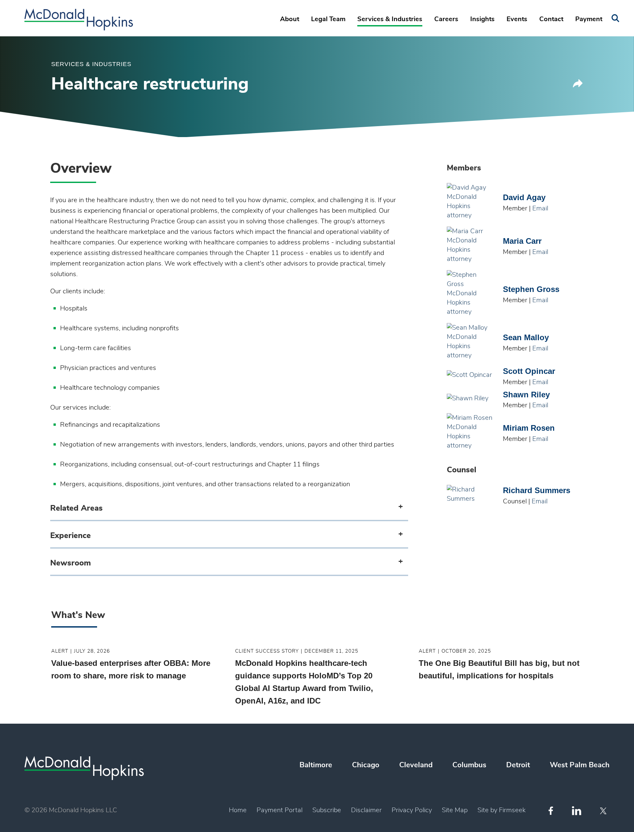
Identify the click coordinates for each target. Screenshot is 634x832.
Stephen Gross (531, 289)
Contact (551, 19)
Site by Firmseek (501, 810)
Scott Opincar (529, 371)
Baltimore (315, 765)
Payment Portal (279, 810)
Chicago (365, 765)
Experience (70, 536)
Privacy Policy (412, 810)
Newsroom (70, 563)
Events (517, 19)
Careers (446, 19)
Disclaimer (366, 810)
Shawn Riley (526, 394)
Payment (588, 19)
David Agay (524, 197)
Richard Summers (536, 490)
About (289, 19)
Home (238, 810)
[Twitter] (604, 810)
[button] (578, 85)
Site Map (455, 810)
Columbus (469, 765)
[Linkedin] (576, 810)
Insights (482, 19)
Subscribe (326, 810)
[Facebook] (550, 810)
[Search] (615, 18)
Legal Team (328, 19)
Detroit (518, 765)
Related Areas (76, 508)
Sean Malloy (526, 337)
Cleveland (416, 765)
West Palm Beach (580, 765)
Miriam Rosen (529, 427)
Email (540, 208)
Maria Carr (522, 240)
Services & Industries (389, 19)
